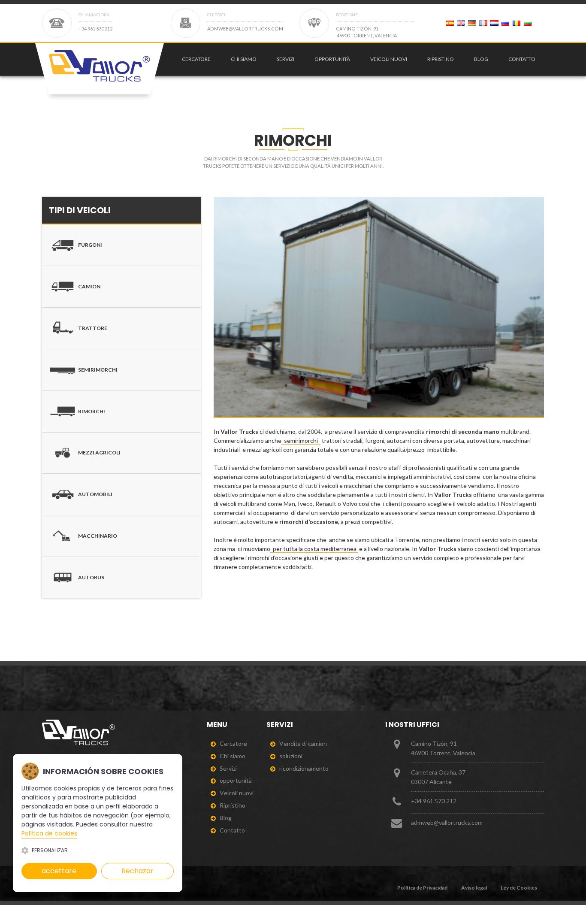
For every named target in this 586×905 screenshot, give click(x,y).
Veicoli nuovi (388, 59)
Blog (481, 59)
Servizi (285, 59)
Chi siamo (244, 59)
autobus (91, 577)
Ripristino (440, 59)
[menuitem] (194, 59)
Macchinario (97, 536)
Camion (89, 286)
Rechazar (137, 871)
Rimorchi (91, 411)
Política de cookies (49, 833)
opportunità (332, 59)
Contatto (521, 59)
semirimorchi (301, 440)
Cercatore (196, 59)
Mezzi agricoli (99, 452)
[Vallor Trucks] (99, 68)
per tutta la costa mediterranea (314, 548)
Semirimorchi (98, 369)
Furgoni (90, 245)
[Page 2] (450, 23)
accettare (59, 871)
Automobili (95, 494)
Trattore (92, 328)
